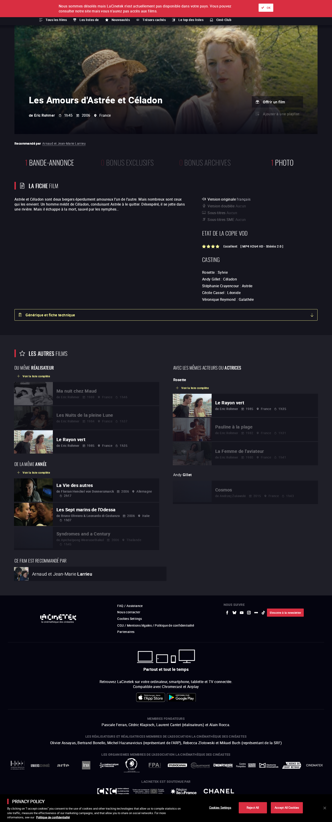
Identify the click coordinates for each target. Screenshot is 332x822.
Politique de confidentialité (53, 817)
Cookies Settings (220, 808)
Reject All (253, 808)
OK (269, 7)
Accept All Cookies (287, 808)
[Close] (325, 808)
